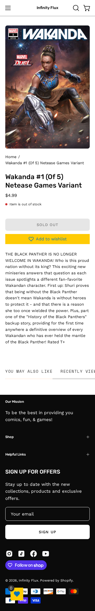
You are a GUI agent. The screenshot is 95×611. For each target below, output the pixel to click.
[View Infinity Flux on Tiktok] (21, 554)
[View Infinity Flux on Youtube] (46, 554)
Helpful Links (15, 454)
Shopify (66, 580)
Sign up (47, 532)
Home (10, 156)
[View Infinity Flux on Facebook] (33, 554)
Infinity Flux (47, 8)
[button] (75, 8)
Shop (9, 437)
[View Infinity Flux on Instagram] (9, 554)
